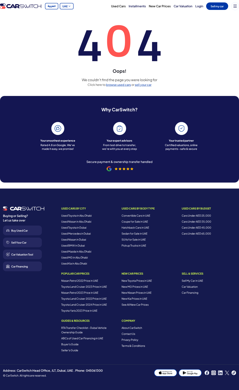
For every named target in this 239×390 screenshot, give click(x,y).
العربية (52, 6)
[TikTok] (234, 373)
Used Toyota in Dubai (73, 227)
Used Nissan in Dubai (73, 239)
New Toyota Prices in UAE (137, 280)
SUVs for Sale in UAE (134, 239)
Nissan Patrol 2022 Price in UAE (79, 280)
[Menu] (235, 6)
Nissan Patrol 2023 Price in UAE (79, 292)
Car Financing (190, 292)
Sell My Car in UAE (192, 280)
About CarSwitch (132, 327)
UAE (65, 6)
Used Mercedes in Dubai (76, 233)
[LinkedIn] (220, 373)
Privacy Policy (130, 339)
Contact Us (128, 333)
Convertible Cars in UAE (136, 215)
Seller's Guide (69, 350)
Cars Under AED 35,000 (196, 221)
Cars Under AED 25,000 (196, 215)
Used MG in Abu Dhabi (74, 257)
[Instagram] (213, 373)
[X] (227, 373)
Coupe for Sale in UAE (135, 221)
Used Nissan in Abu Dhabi (76, 221)
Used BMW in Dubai (73, 245)
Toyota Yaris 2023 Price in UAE (79, 310)
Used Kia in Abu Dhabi (74, 263)
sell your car (143, 85)
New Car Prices (160, 6)
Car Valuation (183, 6)
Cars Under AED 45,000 (196, 227)
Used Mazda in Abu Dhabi (76, 251)
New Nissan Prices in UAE (137, 292)
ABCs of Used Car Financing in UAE (82, 338)
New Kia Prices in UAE (134, 298)
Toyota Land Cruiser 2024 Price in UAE (84, 304)
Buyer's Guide (70, 344)
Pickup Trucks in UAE (134, 245)
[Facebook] (207, 373)
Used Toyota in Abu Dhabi (76, 215)
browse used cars (118, 85)
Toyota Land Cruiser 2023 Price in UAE (84, 286)
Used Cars (118, 6)
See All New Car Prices (135, 304)
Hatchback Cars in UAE (135, 227)
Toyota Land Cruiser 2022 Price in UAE (84, 298)
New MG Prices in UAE (135, 286)
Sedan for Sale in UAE (135, 233)
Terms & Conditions (133, 345)
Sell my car (217, 6)
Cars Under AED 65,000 (196, 233)
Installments (137, 6)
